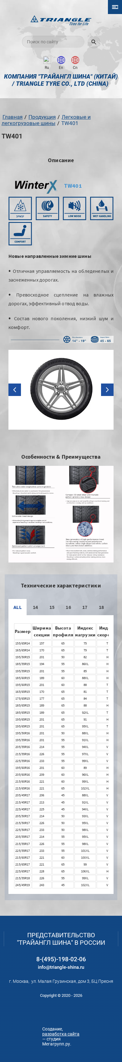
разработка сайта (60, 1033)
